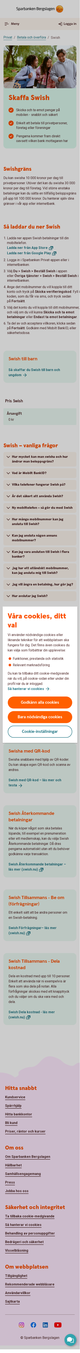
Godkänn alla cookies (40, 702)
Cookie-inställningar (40, 731)
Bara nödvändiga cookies (40, 717)
